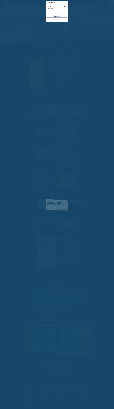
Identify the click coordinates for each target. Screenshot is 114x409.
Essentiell (49, 8)
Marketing (52, 8)
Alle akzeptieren (57, 11)
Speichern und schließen (57, 16)
